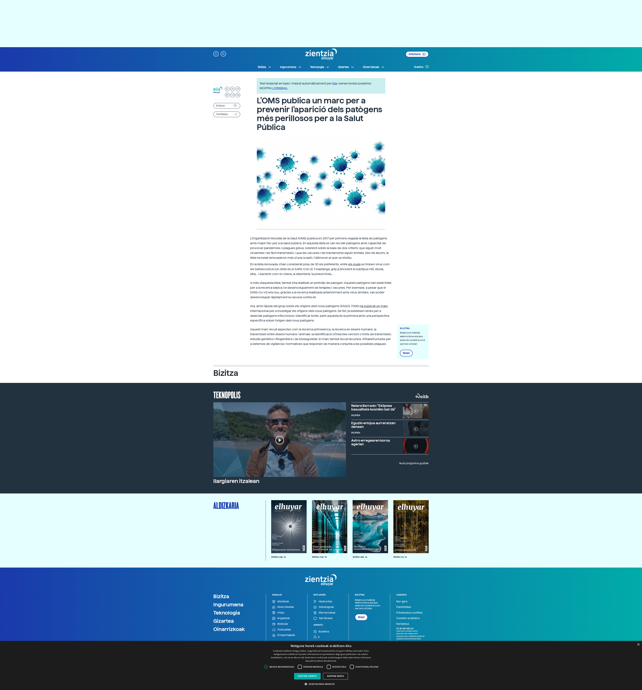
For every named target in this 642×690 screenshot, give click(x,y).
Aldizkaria (415, 54)
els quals (354, 264)
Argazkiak (283, 618)
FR (238, 89)
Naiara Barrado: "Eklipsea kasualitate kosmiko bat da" (373, 407)
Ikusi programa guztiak (414, 463)
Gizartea (223, 621)
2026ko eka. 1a (278, 557)
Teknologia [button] (317, 67)
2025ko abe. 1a (360, 557)
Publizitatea (403, 607)
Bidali (406, 353)
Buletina (419, 67)
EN (227, 95)
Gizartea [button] (343, 67)
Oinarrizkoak (229, 629)
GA (238, 95)
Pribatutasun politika (409, 612)
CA (232, 95)
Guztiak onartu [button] (307, 676)
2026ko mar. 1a (319, 557)
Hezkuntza (325, 601)
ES (233, 89)
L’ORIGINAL (280, 88)
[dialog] (321, 665)
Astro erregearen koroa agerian (370, 442)
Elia (334, 83)
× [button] (638, 644)
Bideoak (282, 623)
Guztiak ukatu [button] (335, 676)
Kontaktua (402, 623)
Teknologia (226, 613)
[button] (216, 53)
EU (227, 89)
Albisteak (283, 601)
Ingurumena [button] (288, 67)
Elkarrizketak (285, 607)
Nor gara (401, 601)
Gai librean (325, 618)
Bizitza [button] (262, 67)
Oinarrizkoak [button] (371, 67)
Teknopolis (227, 395)
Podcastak (284, 629)
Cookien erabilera (407, 618)
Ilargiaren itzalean (236, 481)
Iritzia (280, 612)
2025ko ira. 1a (400, 557)
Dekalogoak (326, 607)
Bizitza (221, 596)
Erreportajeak (286, 635)
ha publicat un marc (374, 306)
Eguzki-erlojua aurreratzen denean (373, 425)
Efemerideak (326, 612)
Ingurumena (228, 605)
